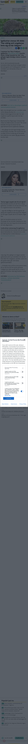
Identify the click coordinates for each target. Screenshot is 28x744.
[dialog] (14, 372)
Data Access (14, 404)
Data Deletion (5, 404)
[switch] (22, 372)
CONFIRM (8, 398)
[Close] (24, 340)
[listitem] (14, 368)
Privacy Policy (22, 404)
